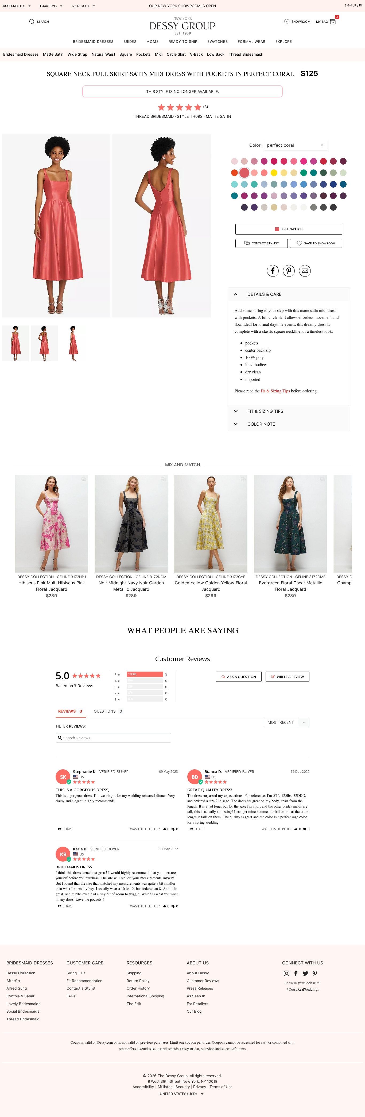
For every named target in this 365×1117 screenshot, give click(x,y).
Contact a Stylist (81, 988)
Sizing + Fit (76, 973)
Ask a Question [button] (241, 676)
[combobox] (292, 145)
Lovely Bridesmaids (23, 1004)
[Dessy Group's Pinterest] (317, 973)
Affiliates (164, 1087)
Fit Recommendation (84, 981)
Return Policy (138, 981)
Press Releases (200, 988)
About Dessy (198, 973)
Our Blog (194, 1011)
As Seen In (196, 996)
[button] (57, 226)
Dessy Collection (20, 973)
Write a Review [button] (290, 676)
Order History (138, 988)
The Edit (134, 1004)
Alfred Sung (16, 988)
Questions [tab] (105, 711)
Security (183, 1087)
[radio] (161, 107)
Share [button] (67, 829)
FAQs (71, 996)
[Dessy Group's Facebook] (298, 973)
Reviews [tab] (67, 711)
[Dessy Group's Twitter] (307, 973)
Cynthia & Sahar (20, 996)
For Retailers (197, 1004)
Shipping (134, 973)
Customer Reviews (203, 981)
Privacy (199, 1087)
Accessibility (143, 1087)
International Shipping (145, 996)
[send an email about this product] (305, 271)
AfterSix (13, 981)
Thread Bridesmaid (23, 1019)
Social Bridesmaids (22, 1011)
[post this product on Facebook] (273, 271)
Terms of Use (220, 1087)
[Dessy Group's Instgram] (288, 973)
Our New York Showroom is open (182, 6)
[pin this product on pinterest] (289, 271)
